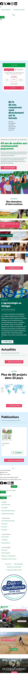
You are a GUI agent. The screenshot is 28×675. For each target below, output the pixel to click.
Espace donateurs (6, 9)
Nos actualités (5, 537)
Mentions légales (5, 553)
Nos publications (5, 543)
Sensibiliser (4, 529)
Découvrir (3, 217)
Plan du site (4, 550)
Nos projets (4, 523)
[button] (1, 19)
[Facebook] (1, 3)
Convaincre (4, 526)
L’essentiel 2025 (5, 443)
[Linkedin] (15, 3)
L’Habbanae (4, 540)
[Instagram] (12, 3)
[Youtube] (8, 3)
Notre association (5, 504)
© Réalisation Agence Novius (8, 559)
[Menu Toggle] (14, 15)
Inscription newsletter (19, 9)
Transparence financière (7, 513)
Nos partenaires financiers (8, 510)
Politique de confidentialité (8, 556)
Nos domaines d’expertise (8, 520)
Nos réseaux (4, 507)
